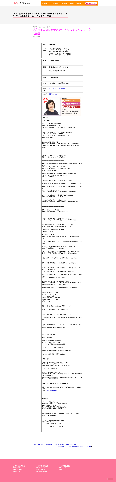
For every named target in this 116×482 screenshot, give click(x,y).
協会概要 (78, 3)
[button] (48, 3)
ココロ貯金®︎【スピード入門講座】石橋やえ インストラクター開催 (74, 446)
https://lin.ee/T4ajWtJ (52, 390)
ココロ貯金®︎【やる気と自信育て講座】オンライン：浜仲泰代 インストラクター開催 (55, 444)
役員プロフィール (40, 468)
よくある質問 (16, 471)
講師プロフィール (40, 469)
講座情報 (44, 3)
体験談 (60, 469)
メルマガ (64, 3)
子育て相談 (54, 3)
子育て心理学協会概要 (41, 471)
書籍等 (72, 3)
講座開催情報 (16, 468)
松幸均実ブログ (53, 94)
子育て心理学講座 (17, 469)
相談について (62, 468)
